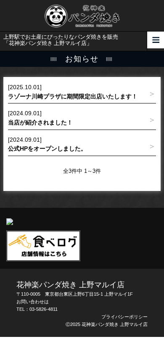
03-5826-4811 (43, 309)
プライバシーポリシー (124, 316)
